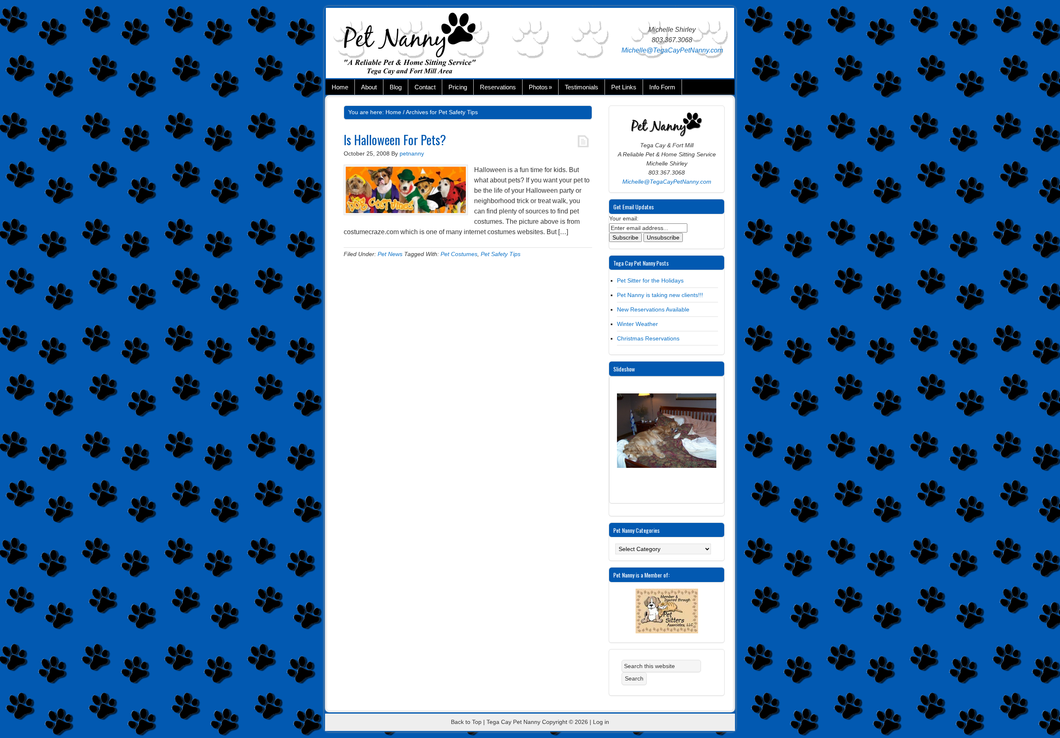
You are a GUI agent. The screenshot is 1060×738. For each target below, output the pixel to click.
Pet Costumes (459, 254)
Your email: (623, 218)
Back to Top (466, 722)
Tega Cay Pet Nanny (425, 45)
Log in (601, 722)
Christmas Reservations (648, 338)
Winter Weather (637, 324)
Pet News (390, 254)
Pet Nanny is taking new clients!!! (660, 295)
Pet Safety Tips (500, 254)
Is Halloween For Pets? (395, 139)
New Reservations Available (653, 309)
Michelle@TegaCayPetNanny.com (672, 50)
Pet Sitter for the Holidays (650, 280)
